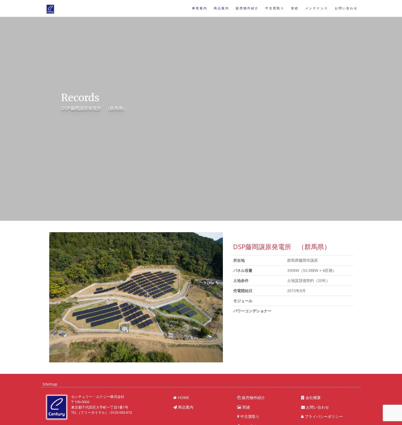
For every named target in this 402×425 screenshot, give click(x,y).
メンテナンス (316, 8)
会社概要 (312, 397)
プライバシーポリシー (323, 416)
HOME (183, 397)
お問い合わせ (346, 8)
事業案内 (199, 8)
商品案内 (221, 8)
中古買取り (274, 8)
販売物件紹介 (247, 8)
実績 (295, 8)
